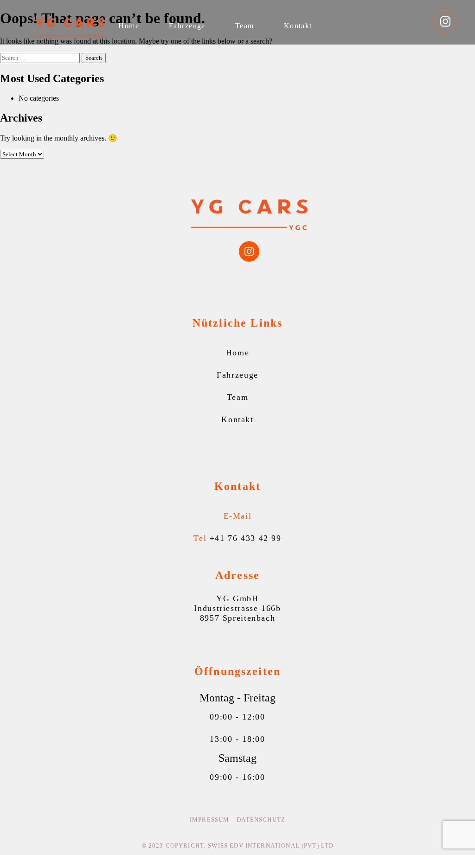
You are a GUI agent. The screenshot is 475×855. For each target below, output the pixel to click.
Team (244, 26)
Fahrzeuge (187, 26)
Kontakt (298, 26)
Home (128, 26)
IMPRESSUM (209, 819)
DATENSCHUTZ (261, 819)
